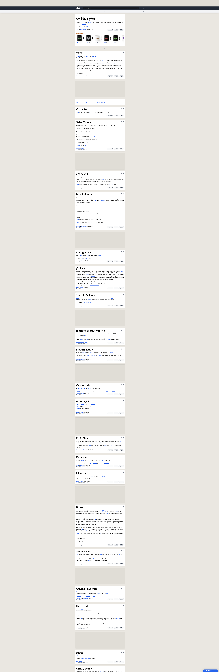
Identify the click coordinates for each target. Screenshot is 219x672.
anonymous (82, 465)
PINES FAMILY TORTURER (87, 305)
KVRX (86, 342)
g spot (94, 102)
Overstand (78, 393)
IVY (100, 533)
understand (80, 388)
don (89, 560)
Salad (79, 145)
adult (88, 255)
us (90, 463)
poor (120, 554)
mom (80, 478)
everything (93, 404)
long (91, 460)
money (105, 445)
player (82, 609)
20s (100, 255)
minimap (77, 412)
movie (94, 596)
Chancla (77, 481)
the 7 (113, 391)
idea (107, 391)
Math (115, 63)
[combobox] (111, 8)
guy (91, 22)
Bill (78, 184)
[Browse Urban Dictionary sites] (78, 8)
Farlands (88, 302)
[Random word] (138, 8)
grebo (77, 287)
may (106, 511)
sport (95, 614)
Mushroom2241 (85, 598)
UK (122, 271)
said (85, 145)
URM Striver (82, 544)
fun (82, 529)
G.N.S (98, 102)
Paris (94, 559)
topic (84, 388)
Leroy (78, 391)
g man (108, 102)
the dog (82, 260)
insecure (84, 24)
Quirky (77, 591)
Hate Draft (78, 627)
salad (79, 135)
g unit (90, 102)
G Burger (77, 29)
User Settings (141, 11)
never (87, 274)
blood (94, 136)
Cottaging (78, 114)
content (102, 177)
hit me (82, 478)
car (80, 656)
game (103, 179)
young (85, 258)
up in (86, 142)
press (80, 273)
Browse (84, 11)
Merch (122, 29)
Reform (90, 352)
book (84, 559)
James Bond (84, 658)
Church (80, 339)
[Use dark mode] (143, 8)
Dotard (77, 465)
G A (102, 102)
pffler (82, 627)
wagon (89, 333)
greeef (82, 114)
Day (87, 339)
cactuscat (81, 287)
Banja (81, 187)
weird (89, 299)
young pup (78, 260)
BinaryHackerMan (84, 226)
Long (87, 56)
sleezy (88, 22)
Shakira (99, 355)
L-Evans (80, 75)
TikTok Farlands (79, 305)
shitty (78, 656)
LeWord (81, 412)
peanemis (88, 596)
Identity (92, 11)
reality (100, 443)
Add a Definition (134, 11)
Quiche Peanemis (79, 598)
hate (81, 618)
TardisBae (81, 481)
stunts (88, 658)
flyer (101, 554)
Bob (78, 213)
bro (91, 302)
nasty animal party (83, 29)
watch (120, 177)
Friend (78, 407)
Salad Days (78, 148)
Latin (92, 476)
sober (120, 441)
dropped (93, 276)
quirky (98, 593)
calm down (106, 463)
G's (105, 102)
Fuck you (111, 184)
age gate (77, 187)
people (95, 207)
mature (111, 177)
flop (104, 476)
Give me (79, 596)
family (118, 333)
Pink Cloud (78, 449)
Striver (77, 544)
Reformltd (83, 359)
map (78, 404)
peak (107, 593)
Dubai (93, 355)
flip (102, 476)
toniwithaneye (83, 449)
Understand (93, 56)
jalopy (77, 661)
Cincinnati (118, 618)
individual (83, 460)
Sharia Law (84, 352)
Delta (77, 554)
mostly (82, 404)
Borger (83, 102)
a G (86, 27)
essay (102, 60)
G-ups (113, 102)
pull (80, 658)
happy (90, 445)
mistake (111, 352)
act (78, 112)
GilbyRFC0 (82, 148)
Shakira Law (78, 359)
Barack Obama (81, 540)
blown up (95, 463)
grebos (97, 285)
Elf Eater (82, 393)
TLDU (77, 75)
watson (80, 661)
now (91, 285)
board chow (78, 226)
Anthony (79, 533)
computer (103, 200)
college (103, 510)
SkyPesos (78, 563)
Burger (88, 27)
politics (86, 531)
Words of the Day (78, 11)
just (82, 258)
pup (88, 258)
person (81, 255)
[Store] (141, 8)
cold (90, 136)
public (105, 112)
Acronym (78, 56)
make (102, 460)
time (96, 200)
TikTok (77, 298)
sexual (90, 112)
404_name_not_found (84, 563)
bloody (94, 285)
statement (89, 388)
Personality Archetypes (101, 11)
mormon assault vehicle (80, 342)
